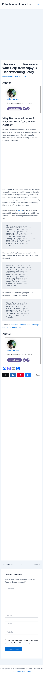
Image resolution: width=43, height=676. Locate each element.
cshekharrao (13, 99)
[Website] (28, 108)
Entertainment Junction (17, 4)
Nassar (20, 210)
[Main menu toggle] (38, 4)
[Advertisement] (21, 37)
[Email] (24, 108)
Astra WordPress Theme (21, 671)
